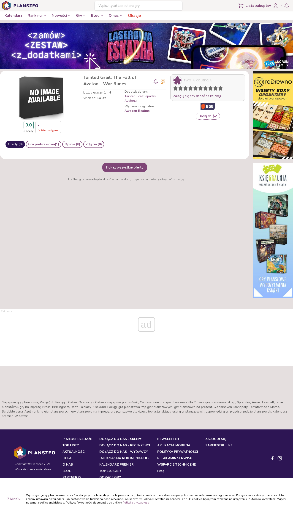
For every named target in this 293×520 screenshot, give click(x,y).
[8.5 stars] (214, 89)
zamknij (14, 498)
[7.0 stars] (206, 89)
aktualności (74, 452)
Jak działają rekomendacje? (124, 458)
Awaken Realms (137, 111)
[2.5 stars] (184, 89)
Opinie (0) (72, 144)
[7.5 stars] (209, 89)
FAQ (160, 471)
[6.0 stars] (202, 89)
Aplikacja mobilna (173, 445)
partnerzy (71, 477)
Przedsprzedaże (77, 439)
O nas (114, 15)
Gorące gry (110, 477)
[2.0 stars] (181, 89)
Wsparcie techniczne (176, 464)
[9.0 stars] (216, 89)
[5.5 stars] (199, 89)
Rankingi (35, 15)
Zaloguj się (215, 439)
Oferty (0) (15, 144)
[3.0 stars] (186, 89)
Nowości (59, 15)
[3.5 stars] (189, 89)
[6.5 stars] (204, 89)
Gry (79, 15)
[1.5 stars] (179, 89)
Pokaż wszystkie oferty (124, 167)
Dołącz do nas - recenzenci (124, 445)
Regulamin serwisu (174, 458)
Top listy (70, 445)
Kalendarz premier (116, 464)
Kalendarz (13, 15)
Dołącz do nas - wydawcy (123, 452)
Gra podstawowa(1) (43, 144)
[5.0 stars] (196, 89)
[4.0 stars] (191, 89)
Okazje (134, 15)
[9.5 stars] (219, 89)
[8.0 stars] (211, 89)
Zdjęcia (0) (94, 144)
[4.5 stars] (194, 89)
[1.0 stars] (176, 89)
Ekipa (66, 458)
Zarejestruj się (218, 445)
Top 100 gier (110, 471)
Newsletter (168, 439)
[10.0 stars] (221, 89)
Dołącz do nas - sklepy (120, 439)
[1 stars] (174, 89)
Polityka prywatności (136, 502)
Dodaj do (205, 116)
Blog (95, 15)
